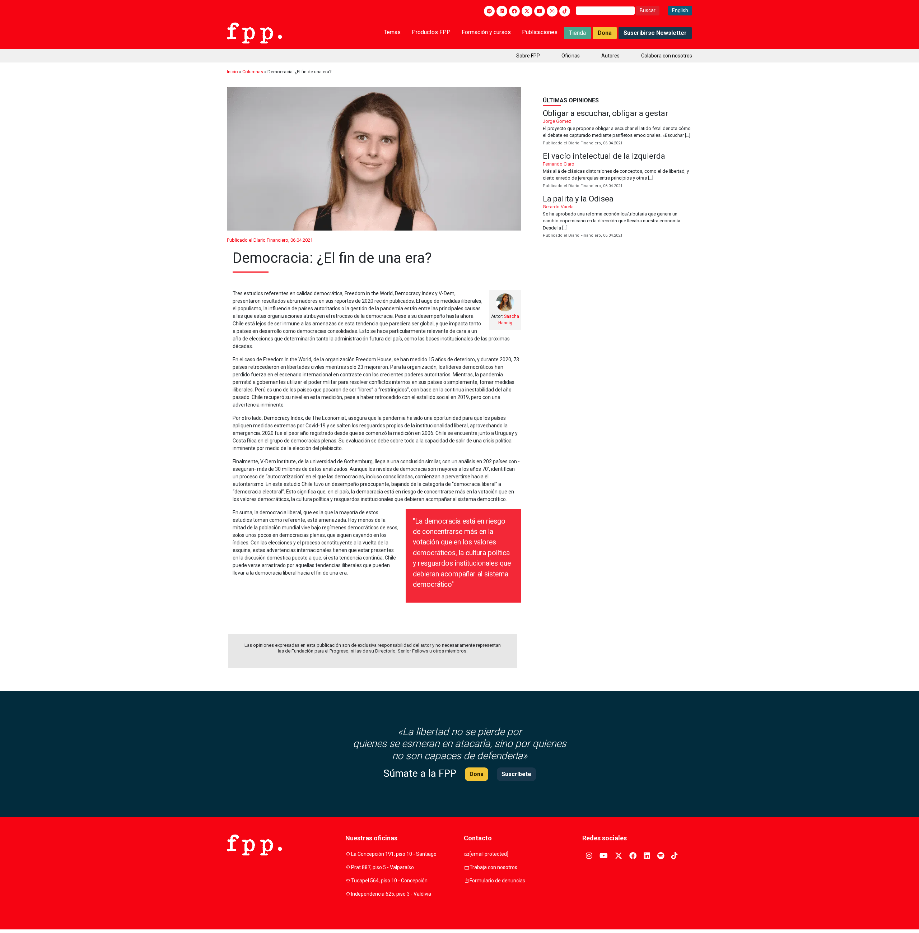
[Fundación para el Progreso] (254, 32)
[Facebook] (514, 11)
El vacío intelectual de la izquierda (617, 170)
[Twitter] (527, 11)
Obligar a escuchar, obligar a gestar (617, 128)
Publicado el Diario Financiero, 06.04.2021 (270, 240)
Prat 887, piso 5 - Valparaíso (382, 867)
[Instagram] (552, 11)
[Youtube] (539, 11)
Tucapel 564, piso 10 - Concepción (389, 880)
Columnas (252, 71)
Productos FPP (431, 32)
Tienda (577, 32)
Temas (392, 32)
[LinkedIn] (501, 11)
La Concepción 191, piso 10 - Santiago (394, 854)
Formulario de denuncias (497, 880)
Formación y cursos (486, 32)
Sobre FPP (528, 56)
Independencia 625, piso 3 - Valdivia (391, 894)
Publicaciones (540, 32)
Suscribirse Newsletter (655, 32)
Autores (610, 56)
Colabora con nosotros (666, 56)
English (680, 10)
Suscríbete (516, 774)
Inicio (232, 71)
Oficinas (570, 56)
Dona (605, 32)
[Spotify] (489, 11)
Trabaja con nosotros (493, 867)
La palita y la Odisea (617, 217)
